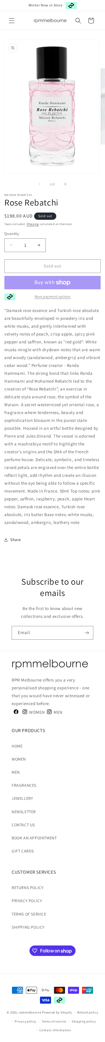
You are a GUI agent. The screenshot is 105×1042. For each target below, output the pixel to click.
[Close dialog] (102, 499)
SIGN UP (34, 535)
